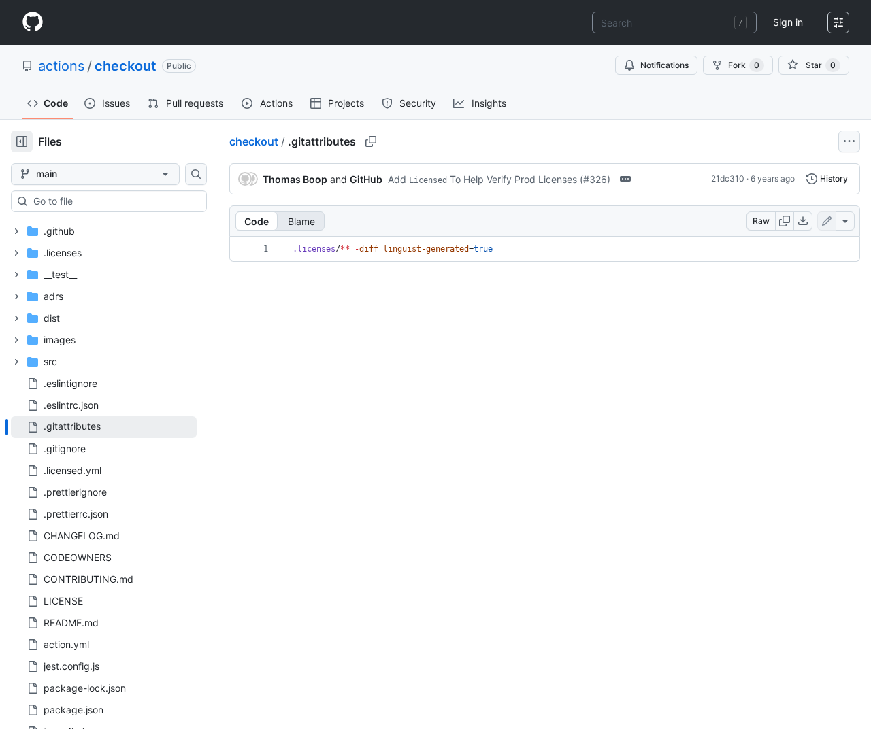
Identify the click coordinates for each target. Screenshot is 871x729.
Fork (743, 65)
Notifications (664, 65)
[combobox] (674, 22)
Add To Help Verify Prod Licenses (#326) (499, 179)
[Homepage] (33, 22)
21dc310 (727, 178)
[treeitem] (104, 427)
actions (61, 66)
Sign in (788, 22)
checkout (126, 66)
